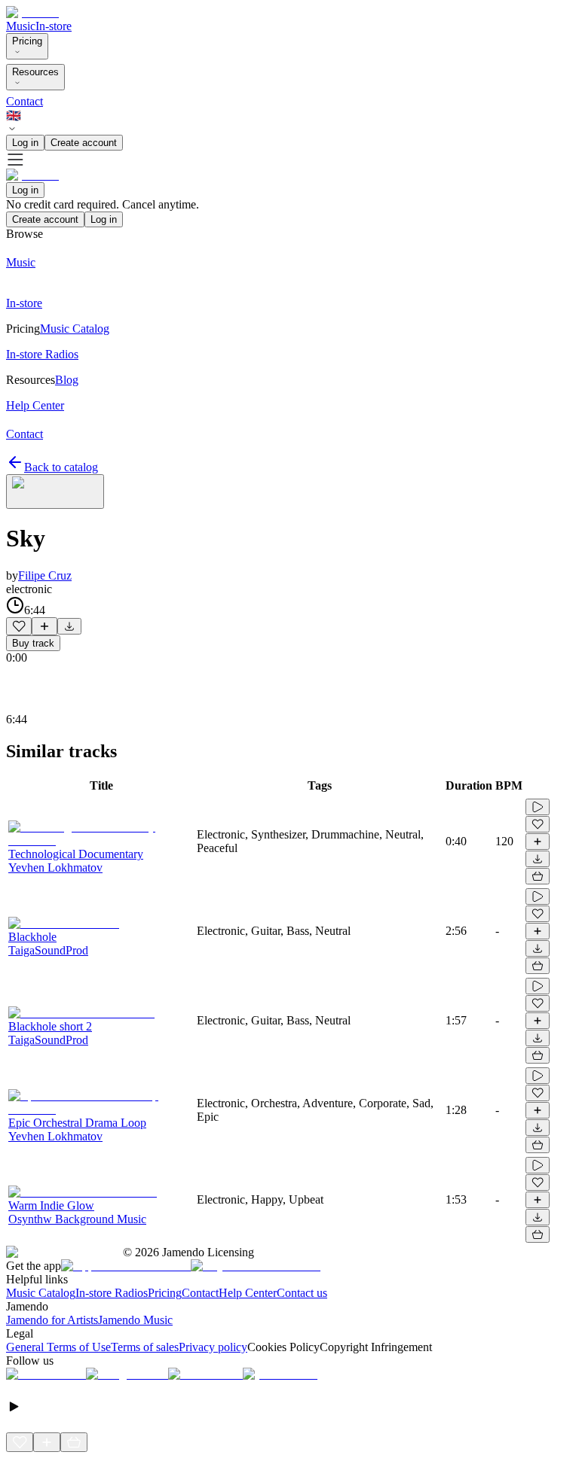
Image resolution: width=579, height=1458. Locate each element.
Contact (24, 101)
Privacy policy (213, 1347)
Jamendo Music (135, 1319)
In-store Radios (111, 1292)
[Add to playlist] (44, 626)
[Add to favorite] (19, 626)
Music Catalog (40, 1292)
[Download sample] (69, 626)
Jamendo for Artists (52, 1319)
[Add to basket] (537, 876)
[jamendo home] (32, 12)
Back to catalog (61, 467)
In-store (53, 26)
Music (20, 26)
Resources (35, 72)
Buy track (33, 643)
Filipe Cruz (45, 575)
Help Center (248, 1292)
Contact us (302, 1292)
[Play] (55, 491)
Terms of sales (145, 1347)
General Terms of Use (58, 1347)
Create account (84, 142)
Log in (25, 142)
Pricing (27, 41)
